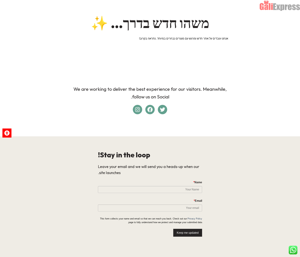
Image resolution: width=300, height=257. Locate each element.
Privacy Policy (195, 218)
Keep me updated (188, 232)
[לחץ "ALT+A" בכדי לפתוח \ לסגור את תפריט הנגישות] (6, 133)
